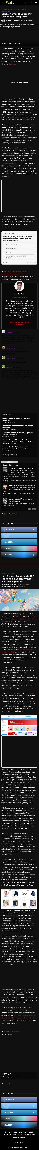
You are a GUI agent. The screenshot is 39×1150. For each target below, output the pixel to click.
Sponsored (11, 573)
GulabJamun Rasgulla (17, 468)
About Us (8, 1135)
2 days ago (11, 505)
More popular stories (9, 455)
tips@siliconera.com (23, 1147)
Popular (15, 462)
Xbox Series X (6, 11)
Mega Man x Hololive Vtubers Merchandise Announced (18, 480)
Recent (9, 462)
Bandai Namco (9, 276)
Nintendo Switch (13, 9)
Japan (27, 276)
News (6, 9)
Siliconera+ (29, 1132)
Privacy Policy (19, 1137)
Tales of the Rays (25, 279)
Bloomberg (13, 64)
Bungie (8, 174)
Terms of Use (29, 1135)
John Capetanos (14, 20)
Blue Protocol (20, 276)
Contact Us (18, 1135)
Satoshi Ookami (15, 499)
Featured (5, 573)
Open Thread (17, 1132)
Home (7, 1132)
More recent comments (10, 514)
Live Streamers (11, 248)
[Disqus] (20, 354)
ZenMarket (30, 693)
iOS (3, 9)
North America (14, 279)
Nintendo (5, 279)
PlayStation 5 (26, 9)
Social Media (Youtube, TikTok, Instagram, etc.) (16, 257)
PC (21, 9)
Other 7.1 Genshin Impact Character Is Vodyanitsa (17, 493)
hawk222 (12, 486)
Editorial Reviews (12, 244)
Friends (9, 252)
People (4, 462)
